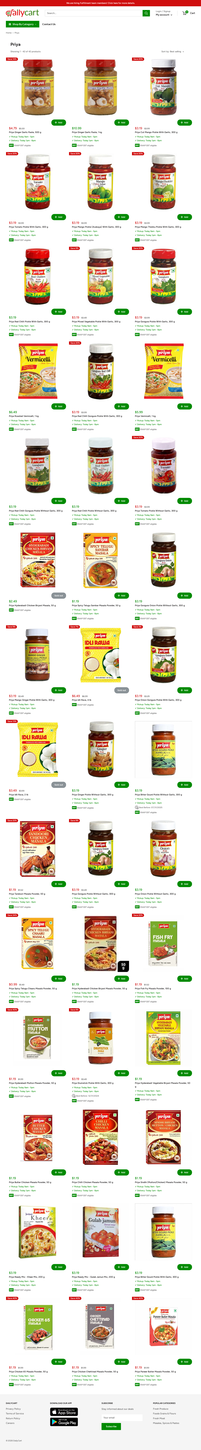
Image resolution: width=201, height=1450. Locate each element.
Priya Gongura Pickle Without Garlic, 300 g (93, 894)
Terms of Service (15, 1413)
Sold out (58, 595)
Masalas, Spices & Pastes (166, 1423)
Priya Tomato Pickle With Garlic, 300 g (28, 227)
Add (60, 122)
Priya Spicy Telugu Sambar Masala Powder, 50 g (96, 605)
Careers (10, 1423)
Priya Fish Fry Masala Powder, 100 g (153, 988)
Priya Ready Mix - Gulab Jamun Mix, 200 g (93, 1277)
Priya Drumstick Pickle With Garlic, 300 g (92, 1083)
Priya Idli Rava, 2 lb (18, 794)
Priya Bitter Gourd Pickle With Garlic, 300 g (157, 1277)
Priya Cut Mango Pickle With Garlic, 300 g (156, 132)
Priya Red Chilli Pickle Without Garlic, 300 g (94, 510)
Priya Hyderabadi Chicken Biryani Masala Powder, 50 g (99, 988)
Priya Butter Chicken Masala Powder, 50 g (30, 1182)
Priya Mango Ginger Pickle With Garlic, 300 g (31, 700)
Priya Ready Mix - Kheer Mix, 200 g (27, 1277)
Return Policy (13, 1418)
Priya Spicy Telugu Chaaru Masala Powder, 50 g (33, 988)
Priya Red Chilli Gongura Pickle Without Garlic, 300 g (36, 510)
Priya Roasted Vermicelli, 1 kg (24, 416)
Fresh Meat (159, 1418)
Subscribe (111, 1426)
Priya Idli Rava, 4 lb (81, 700)
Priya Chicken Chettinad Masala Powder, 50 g (95, 1371)
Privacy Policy (13, 1408)
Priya (17, 33)
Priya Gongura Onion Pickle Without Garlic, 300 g (160, 605)
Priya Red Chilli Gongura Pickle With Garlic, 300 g (97, 416)
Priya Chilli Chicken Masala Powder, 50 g (92, 1182)
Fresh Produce (160, 1408)
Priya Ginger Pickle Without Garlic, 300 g (92, 794)
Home (9, 33)
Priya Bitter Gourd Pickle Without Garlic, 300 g (158, 794)
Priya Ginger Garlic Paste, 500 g (25, 132)
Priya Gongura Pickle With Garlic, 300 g (155, 321)
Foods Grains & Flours (164, 1413)
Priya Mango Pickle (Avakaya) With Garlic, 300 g (96, 227)
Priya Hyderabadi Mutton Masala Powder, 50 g (32, 1083)
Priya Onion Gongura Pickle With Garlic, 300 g (158, 700)
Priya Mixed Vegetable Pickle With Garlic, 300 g (96, 321)
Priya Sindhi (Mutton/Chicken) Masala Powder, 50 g (161, 1182)
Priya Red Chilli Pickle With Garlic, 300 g (29, 321)
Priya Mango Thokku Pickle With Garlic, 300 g (158, 227)
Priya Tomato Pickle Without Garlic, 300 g (156, 510)
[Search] (146, 13)
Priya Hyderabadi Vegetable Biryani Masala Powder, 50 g (162, 1085)
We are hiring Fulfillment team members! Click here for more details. (100, 3)
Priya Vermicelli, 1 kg (145, 416)
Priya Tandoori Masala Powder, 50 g (27, 894)
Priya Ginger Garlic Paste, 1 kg (87, 132)
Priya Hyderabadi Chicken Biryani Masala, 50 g (32, 605)
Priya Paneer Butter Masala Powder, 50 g (155, 1371)
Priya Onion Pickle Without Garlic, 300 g (155, 894)
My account (163, 14)
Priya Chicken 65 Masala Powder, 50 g (28, 1371)
